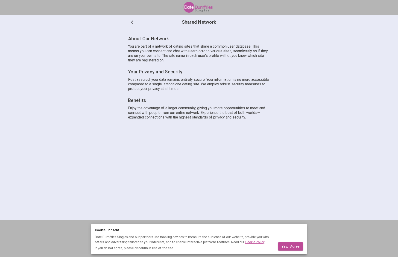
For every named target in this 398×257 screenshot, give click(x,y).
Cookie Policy (254, 242)
